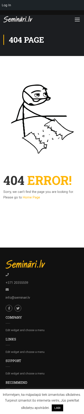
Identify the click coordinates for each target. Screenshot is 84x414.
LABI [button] (57, 408)
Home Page (31, 197)
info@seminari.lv (18, 298)
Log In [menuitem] (6, 5)
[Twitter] (18, 308)
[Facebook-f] (9, 308)
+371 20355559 (17, 283)
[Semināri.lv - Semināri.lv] (17, 19)
